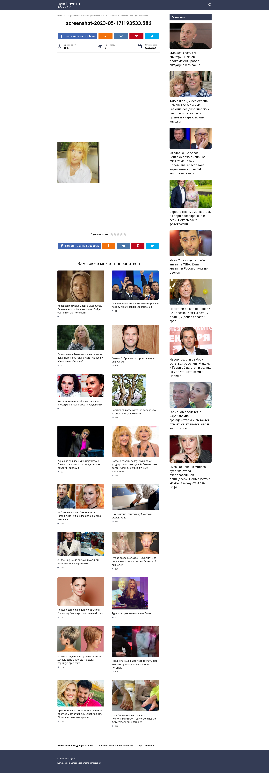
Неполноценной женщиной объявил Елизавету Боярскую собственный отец (80, 611)
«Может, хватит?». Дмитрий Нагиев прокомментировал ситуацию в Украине (185, 59)
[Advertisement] (108, 76)
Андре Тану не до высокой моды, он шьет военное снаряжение (78, 562)
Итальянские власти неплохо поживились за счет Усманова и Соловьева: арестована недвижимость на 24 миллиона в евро (187, 163)
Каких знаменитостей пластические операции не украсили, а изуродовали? (79, 403)
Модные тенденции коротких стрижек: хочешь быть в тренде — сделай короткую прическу (79, 659)
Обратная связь (145, 745)
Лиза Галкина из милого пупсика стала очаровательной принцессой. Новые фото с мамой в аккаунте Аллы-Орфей (190, 477)
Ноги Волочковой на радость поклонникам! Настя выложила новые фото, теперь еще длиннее (134, 718)
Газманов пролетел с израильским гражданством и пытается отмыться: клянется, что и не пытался (190, 420)
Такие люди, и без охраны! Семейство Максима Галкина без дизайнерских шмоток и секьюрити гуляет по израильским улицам (189, 111)
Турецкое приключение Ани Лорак (131, 613)
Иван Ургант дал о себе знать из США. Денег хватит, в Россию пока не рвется (189, 266)
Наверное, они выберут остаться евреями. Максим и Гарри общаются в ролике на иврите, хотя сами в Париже (190, 368)
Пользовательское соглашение (115, 745)
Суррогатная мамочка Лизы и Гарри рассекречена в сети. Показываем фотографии (191, 218)
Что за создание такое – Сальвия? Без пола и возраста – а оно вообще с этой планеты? (134, 561)
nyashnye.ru (68, 3)
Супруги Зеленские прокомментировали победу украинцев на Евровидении (135, 305)
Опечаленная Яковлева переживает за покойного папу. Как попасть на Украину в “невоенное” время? (80, 357)
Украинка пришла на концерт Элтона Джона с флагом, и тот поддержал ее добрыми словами (78, 464)
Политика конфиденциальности (75, 745)
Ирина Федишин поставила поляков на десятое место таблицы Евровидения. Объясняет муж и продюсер (79, 714)
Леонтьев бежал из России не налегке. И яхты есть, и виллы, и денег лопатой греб (190, 315)
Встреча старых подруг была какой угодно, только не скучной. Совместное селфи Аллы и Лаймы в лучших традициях (134, 466)
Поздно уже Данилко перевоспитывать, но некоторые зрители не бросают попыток (135, 664)
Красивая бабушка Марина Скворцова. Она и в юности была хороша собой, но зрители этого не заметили (79, 309)
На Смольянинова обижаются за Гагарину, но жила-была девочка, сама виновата (79, 516)
